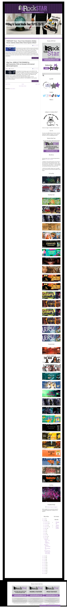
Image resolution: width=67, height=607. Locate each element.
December (46, 521)
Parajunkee (44, 605)
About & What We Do (18, 36)
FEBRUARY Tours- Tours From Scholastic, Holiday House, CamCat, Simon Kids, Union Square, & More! (21, 42)
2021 (44, 559)
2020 (44, 560)
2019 (44, 562)
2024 (44, 520)
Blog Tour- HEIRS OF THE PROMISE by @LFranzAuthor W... (47, 547)
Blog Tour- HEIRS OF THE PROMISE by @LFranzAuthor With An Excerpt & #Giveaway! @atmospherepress (20, 64)
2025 (44, 518)
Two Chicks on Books (49, 159)
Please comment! (35, 45)
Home (8, 36)
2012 (44, 573)
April (45, 533)
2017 (44, 565)
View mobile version (22, 85)
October (46, 525)
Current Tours (42, 36)
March (45, 534)
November (46, 523)
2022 (44, 557)
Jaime (57, 525)
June (45, 529)
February (46, 536)
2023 (44, 556)
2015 (44, 568)
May (45, 531)
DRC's (50, 36)
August (45, 528)
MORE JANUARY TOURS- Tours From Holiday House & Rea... (47, 552)
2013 (44, 571)
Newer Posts (7, 84)
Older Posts (37, 84)
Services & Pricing (31, 36)
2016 (44, 567)
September (46, 526)
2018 (44, 563)
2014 (44, 570)
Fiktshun (57, 523)
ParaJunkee (57, 527)
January (45, 537)
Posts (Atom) (12, 88)
